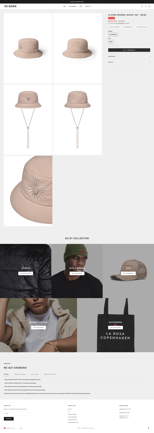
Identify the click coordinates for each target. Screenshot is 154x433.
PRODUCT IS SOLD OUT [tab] (50, 374)
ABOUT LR (88, 6)
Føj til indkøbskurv (129, 50)
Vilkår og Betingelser (72, 417)
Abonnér (8, 418)
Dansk (20, 428)
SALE (80, 6)
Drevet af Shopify (89, 428)
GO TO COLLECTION (26, 273)
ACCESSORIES (72, 6)
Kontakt (69, 409)
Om (69, 411)
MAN (64, 6)
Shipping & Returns (72, 414)
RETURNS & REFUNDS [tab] (20, 374)
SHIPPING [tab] (6, 374)
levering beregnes (120, 23)
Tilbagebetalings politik (73, 422)
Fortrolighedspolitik (72, 419)
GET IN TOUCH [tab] (35, 374)
